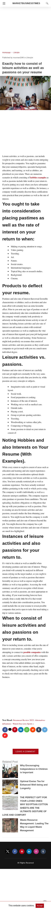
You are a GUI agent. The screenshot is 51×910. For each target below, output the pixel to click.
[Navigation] (3, 3)
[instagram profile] (36, 851)
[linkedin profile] (29, 851)
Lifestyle (16, 53)
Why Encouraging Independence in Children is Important (34, 769)
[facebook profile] (14, 851)
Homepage (6, 53)
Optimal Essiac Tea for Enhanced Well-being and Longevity (33, 785)
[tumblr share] (38, 729)
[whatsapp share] (27, 729)
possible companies (32, 652)
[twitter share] (10, 729)
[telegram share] (44, 729)
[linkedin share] (21, 729)
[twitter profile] (7, 851)
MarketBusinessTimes (26, 3)
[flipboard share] (5, 735)
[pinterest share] (15, 729)
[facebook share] (5, 729)
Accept (40, 906)
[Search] (46, 3)
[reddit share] (32, 729)
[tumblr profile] (43, 851)
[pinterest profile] (21, 851)
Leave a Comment (25, 751)
